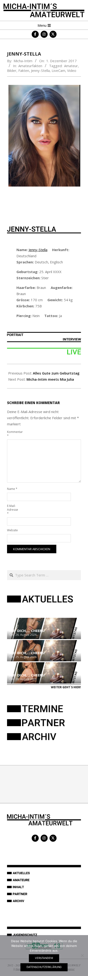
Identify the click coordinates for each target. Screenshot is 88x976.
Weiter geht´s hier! (66, 687)
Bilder (11, 70)
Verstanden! (44, 958)
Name (12, 489)
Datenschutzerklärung (44, 967)
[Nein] (82, 955)
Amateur (71, 65)
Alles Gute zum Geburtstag (56, 373)
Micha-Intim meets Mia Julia (50, 379)
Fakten (23, 70)
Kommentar (12, 434)
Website (12, 530)
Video (71, 70)
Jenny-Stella (40, 70)
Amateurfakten (30, 65)
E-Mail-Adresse (12, 509)
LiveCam (58, 70)
